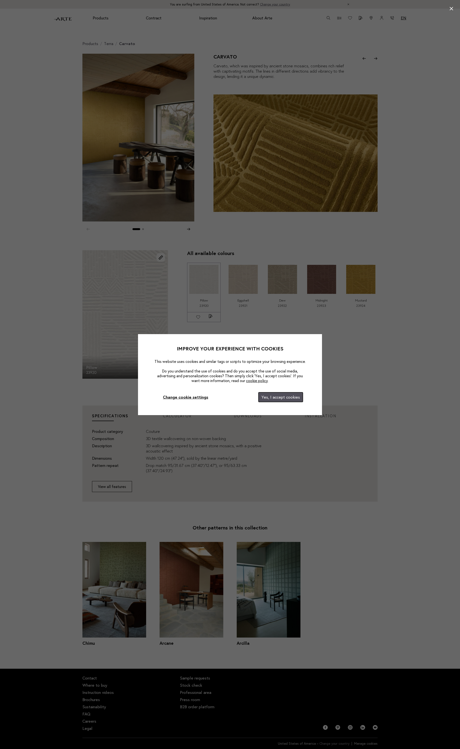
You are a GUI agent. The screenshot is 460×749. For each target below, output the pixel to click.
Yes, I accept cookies (280, 397)
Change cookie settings (185, 397)
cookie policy (257, 380)
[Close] (451, 8)
